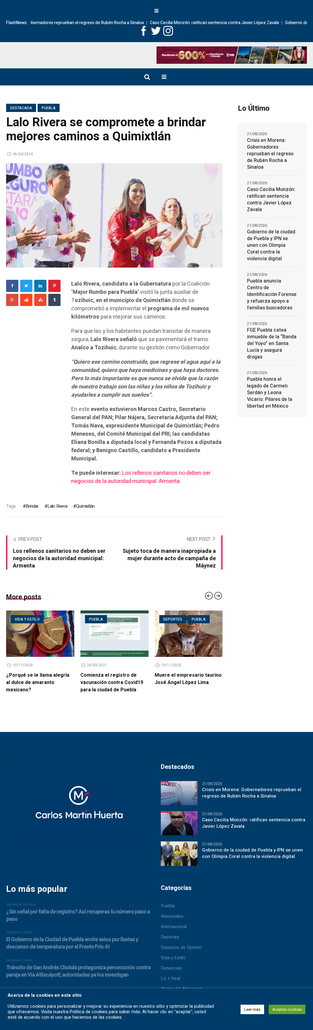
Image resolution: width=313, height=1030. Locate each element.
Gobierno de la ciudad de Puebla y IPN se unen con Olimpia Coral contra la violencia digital (271, 245)
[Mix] (40, 300)
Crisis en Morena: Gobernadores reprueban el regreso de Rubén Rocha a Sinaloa (270, 154)
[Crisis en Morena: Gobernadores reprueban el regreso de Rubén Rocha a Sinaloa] (179, 800)
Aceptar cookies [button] (287, 1009)
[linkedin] (40, 286)
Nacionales (172, 923)
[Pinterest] (54, 286)
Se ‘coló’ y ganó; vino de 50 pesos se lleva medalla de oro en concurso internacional (187, 686)
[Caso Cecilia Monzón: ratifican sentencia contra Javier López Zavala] (179, 830)
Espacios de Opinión (181, 954)
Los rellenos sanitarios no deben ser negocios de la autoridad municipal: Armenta (141, 477)
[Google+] (12, 300)
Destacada (21, 108)
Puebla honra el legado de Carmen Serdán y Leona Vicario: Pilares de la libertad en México (269, 393)
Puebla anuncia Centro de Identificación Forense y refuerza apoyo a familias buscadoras (271, 294)
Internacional (174, 934)
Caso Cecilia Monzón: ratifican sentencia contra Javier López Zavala (182, 23)
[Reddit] (26, 300)
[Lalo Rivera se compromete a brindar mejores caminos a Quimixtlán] (114, 215)
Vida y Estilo (173, 965)
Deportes (99, 619)
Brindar (32, 506)
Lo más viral (177, 619)
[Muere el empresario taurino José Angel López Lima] (116, 633)
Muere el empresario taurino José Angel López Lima (115, 679)
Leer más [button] (252, 1009)
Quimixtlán (85, 506)
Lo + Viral (170, 985)
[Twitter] (26, 286)
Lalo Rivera (57, 506)
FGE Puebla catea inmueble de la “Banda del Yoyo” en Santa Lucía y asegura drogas (271, 343)
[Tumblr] (54, 300)
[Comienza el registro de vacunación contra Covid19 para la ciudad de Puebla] (42, 633)
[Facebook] (12, 286)
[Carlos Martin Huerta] (79, 814)
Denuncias (171, 975)
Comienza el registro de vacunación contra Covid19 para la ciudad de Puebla (39, 682)
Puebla (49, 108)
